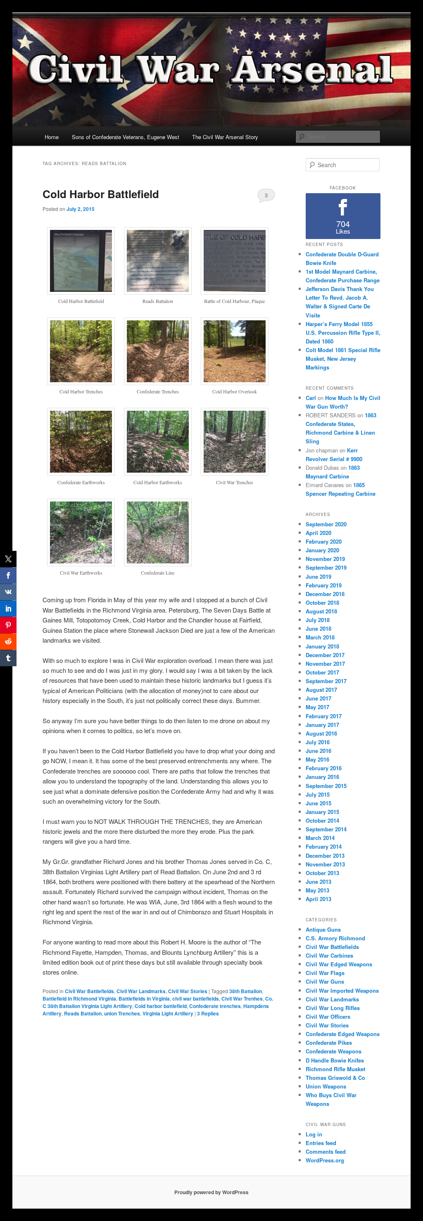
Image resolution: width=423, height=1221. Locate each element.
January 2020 (322, 550)
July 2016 (318, 742)
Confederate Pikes (329, 1042)
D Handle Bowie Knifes (335, 1060)
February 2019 (324, 585)
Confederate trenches (215, 1006)
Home (52, 137)
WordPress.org (325, 1160)
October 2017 (322, 672)
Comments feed (326, 1151)
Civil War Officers (328, 1016)
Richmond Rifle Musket (335, 1069)
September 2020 (326, 524)
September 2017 (326, 681)
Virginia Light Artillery (168, 1013)
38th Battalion (245, 991)
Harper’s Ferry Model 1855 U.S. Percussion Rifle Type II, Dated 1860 (343, 332)
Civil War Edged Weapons (339, 964)
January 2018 (322, 646)
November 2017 (325, 663)
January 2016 (322, 777)
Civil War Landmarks (141, 991)
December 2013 (325, 855)
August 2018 (321, 611)
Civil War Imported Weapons (342, 990)
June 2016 (318, 751)
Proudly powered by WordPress (211, 1192)
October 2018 (322, 602)
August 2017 (321, 689)
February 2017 (324, 716)
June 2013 (318, 881)
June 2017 (318, 698)
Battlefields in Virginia (144, 998)
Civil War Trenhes (242, 998)
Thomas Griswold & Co (335, 1077)
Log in (314, 1134)
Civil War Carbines (329, 955)
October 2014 (322, 820)
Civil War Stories (187, 991)
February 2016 (324, 768)
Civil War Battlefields (89, 991)
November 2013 (325, 864)
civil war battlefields (195, 998)
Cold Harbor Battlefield (101, 193)
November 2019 (325, 559)
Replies (208, 1013)
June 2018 (318, 628)
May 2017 (317, 707)
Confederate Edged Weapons (343, 1034)
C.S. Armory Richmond (335, 938)
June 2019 (318, 576)
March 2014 (320, 838)
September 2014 (326, 829)
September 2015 (326, 786)
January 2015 (322, 812)
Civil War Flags (325, 973)
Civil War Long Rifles (333, 1008)
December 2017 (325, 655)
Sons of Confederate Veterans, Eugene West (125, 137)
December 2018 (325, 594)
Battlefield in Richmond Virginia (79, 998)
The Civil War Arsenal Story (225, 137)
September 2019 (326, 567)
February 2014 (324, 846)
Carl (311, 398)
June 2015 (318, 803)
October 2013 (322, 873)
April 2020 (318, 533)
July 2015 (318, 794)
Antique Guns (323, 929)
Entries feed (321, 1143)
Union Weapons (326, 1086)
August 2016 (321, 733)
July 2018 (318, 620)
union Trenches (122, 1013)
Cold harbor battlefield (161, 1006)
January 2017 (322, 725)
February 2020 (324, 541)
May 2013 (317, 890)
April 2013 (318, 899)
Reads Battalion (83, 1013)
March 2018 (320, 637)
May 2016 (317, 759)
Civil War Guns (325, 981)
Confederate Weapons (333, 1051)
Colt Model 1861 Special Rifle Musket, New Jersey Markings (343, 358)
